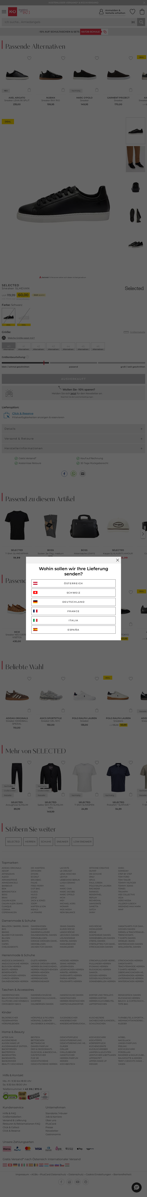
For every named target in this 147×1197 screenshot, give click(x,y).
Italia (73, 620)
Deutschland (73, 601)
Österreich (73, 583)
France (73, 611)
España (73, 629)
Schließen (117, 560)
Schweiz (73, 592)
